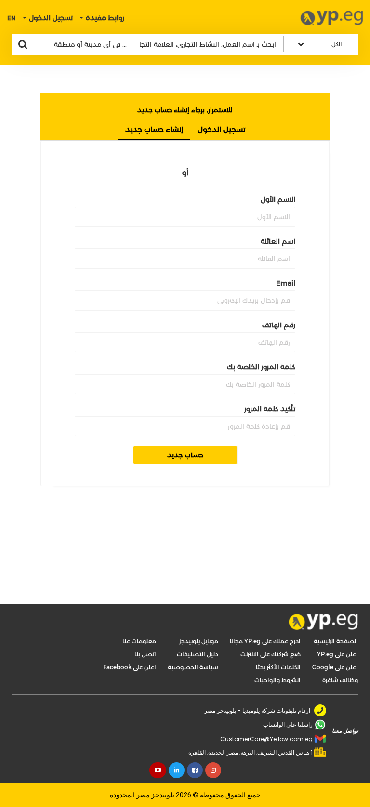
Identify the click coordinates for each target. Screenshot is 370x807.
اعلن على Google (335, 667)
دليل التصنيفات (197, 654)
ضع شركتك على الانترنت (270, 654)
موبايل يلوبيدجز (198, 641)
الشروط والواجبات (277, 680)
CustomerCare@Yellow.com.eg (266, 739)
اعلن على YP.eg (337, 654)
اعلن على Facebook (129, 667)
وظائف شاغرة (340, 680)
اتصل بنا (145, 654)
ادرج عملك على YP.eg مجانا (265, 641)
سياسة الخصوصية (193, 667)
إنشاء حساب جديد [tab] (154, 129)
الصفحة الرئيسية (336, 641)
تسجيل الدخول (221, 129)
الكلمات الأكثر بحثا (278, 667)
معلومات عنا (139, 641)
